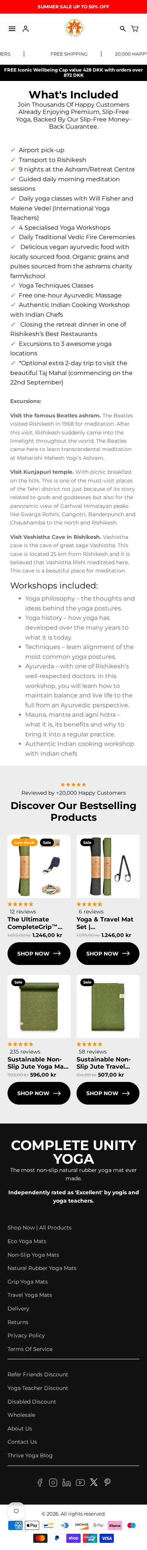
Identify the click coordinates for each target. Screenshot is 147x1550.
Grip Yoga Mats (28, 1281)
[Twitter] (93, 1483)
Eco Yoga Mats (27, 1241)
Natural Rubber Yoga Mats (42, 1268)
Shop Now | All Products (40, 1227)
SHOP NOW (33, 953)
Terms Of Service (30, 1349)
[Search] (122, 28)
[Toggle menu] (12, 28)
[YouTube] (80, 1483)
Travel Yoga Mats (30, 1295)
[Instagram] (53, 1483)
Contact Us (22, 1441)
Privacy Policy (26, 1335)
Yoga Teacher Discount (38, 1388)
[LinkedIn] (66, 1483)
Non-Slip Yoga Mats (33, 1254)
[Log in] (25, 28)
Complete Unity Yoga (73, 1152)
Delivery (18, 1308)
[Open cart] (134, 28)
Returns (18, 1322)
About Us (20, 1428)
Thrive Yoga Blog (30, 1455)
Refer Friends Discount (38, 1374)
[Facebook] (39, 1483)
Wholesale (21, 1414)
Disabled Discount (32, 1401)
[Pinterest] (107, 1483)
